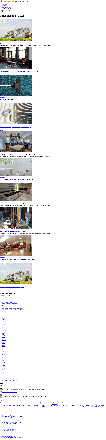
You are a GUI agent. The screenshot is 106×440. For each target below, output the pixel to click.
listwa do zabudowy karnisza (59, 402)
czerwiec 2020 (3, 356)
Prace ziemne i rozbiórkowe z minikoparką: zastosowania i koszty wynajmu (12, 395)
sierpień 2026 (3, 318)
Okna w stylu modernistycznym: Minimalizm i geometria (12, 287)
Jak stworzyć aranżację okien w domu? (5, 301)
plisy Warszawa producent (36, 404)
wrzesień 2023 (3, 331)
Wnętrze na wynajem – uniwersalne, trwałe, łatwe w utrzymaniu (10, 380)
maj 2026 (3, 320)
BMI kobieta (2, 402)
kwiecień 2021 (4, 349)
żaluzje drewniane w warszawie (86, 406)
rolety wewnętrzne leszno (81, 405)
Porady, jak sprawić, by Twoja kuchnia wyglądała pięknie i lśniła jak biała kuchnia (17, 154)
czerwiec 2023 (3, 333)
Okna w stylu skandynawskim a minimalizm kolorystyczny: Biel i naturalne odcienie (11, 422)
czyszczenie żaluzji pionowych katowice (14, 402)
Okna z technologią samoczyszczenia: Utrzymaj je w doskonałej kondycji (15, 127)
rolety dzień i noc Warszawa (10, 405)
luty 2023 (3, 336)
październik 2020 (4, 353)
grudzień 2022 (3, 337)
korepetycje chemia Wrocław (48, 402)
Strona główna (2, 439)
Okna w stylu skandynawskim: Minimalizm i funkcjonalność (8, 430)
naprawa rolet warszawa (5, 404)
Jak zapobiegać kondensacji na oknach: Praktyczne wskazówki (8, 414)
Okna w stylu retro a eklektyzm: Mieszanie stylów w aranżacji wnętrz (9, 424)
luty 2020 (3, 359)
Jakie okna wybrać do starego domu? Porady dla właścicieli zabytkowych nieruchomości (11, 437)
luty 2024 (3, 329)
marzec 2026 (3, 322)
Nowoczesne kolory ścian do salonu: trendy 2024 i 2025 (9, 392)
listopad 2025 (3, 324)
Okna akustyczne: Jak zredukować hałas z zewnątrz (7, 425)
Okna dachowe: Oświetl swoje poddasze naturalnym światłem (8, 432)
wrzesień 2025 (3, 325)
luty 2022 (3, 341)
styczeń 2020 (3, 360)
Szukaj (9, 10)
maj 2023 (3, 334)
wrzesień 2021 (3, 345)
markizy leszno (74, 402)
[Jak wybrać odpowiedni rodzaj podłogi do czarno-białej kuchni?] (16, 200)
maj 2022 (3, 339)
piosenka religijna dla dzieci (15, 404)
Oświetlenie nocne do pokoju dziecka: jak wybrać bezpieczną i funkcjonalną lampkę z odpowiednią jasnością (16, 307)
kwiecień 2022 (4, 340)
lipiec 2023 (3, 332)
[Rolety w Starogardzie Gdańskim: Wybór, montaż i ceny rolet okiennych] (16, 40)
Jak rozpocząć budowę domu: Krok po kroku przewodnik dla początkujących (16, 179)
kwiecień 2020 (4, 358)
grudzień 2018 (3, 362)
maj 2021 (3, 348)
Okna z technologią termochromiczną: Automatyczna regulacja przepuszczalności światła (19, 71)
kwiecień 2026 (4, 321)
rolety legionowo (19, 405)
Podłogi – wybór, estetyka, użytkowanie (7, 8)
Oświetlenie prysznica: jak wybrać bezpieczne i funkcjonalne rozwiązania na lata (12, 308)
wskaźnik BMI (44, 406)
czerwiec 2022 (3, 338)
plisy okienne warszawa (25, 404)
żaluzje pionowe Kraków (14, 408)
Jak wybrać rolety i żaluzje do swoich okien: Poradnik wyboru (8, 423)
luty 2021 (3, 350)
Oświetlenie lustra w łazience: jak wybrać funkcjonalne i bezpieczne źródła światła (12, 309)
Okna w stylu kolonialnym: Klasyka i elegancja (6, 415)
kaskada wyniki (41, 402)
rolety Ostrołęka (26, 405)
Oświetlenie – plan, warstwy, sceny (6, 7)
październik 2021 (4, 344)
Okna (2, 6)
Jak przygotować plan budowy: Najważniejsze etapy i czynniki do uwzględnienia (17, 259)
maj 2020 (3, 357)
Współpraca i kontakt (4, 4)
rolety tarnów (72, 405)
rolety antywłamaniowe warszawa (79, 404)
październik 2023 (4, 330)
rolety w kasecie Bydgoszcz (92, 405)
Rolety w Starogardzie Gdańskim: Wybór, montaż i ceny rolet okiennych (15, 43)
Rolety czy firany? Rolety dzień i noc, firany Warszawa (7, 429)
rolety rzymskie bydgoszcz (36, 405)
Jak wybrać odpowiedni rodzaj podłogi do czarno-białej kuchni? (13, 203)
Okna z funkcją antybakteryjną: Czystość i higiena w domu (7, 302)
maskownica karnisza (82, 402)
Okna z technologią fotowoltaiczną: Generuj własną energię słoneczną (9, 417)
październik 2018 (4, 363)
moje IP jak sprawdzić (92, 402)
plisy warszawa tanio (47, 404)
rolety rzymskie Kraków (47, 405)
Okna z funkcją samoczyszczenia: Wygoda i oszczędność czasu (8, 303)
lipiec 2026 (3, 319)
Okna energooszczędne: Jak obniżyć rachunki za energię (7, 421)
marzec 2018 (3, 368)
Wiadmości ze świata (4, 5)
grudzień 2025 (3, 323)
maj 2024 (3, 327)
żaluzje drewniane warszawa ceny (72, 406)
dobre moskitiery (27, 402)
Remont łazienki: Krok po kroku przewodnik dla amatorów (12, 231)
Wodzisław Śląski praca (36, 406)
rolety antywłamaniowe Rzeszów (64, 404)
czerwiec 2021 (3, 347)
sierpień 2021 (3, 346)
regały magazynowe (54, 404)
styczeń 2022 (3, 342)
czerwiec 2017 (3, 371)
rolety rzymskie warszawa (63, 405)
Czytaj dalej (1, 74)
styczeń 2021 (3, 351)
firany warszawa (34, 402)
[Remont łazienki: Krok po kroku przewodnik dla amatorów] (16, 228)
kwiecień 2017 (4, 372)
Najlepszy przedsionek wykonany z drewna (7, 388)
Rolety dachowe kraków (93, 404)
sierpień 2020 (3, 355)
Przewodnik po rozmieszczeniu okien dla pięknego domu (7, 431)
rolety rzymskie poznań (55, 405)
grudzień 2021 (3, 343)
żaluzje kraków (96, 406)
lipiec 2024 (3, 326)
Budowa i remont (2, 97)
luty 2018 (3, 369)
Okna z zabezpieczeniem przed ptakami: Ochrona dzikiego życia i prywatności (10, 418)
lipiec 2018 (3, 365)
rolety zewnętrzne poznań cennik (8, 406)
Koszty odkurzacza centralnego (6, 99)
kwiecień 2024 (4, 328)
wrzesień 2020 (3, 354)
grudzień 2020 (3, 352)
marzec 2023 (3, 335)
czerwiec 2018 (3, 366)
